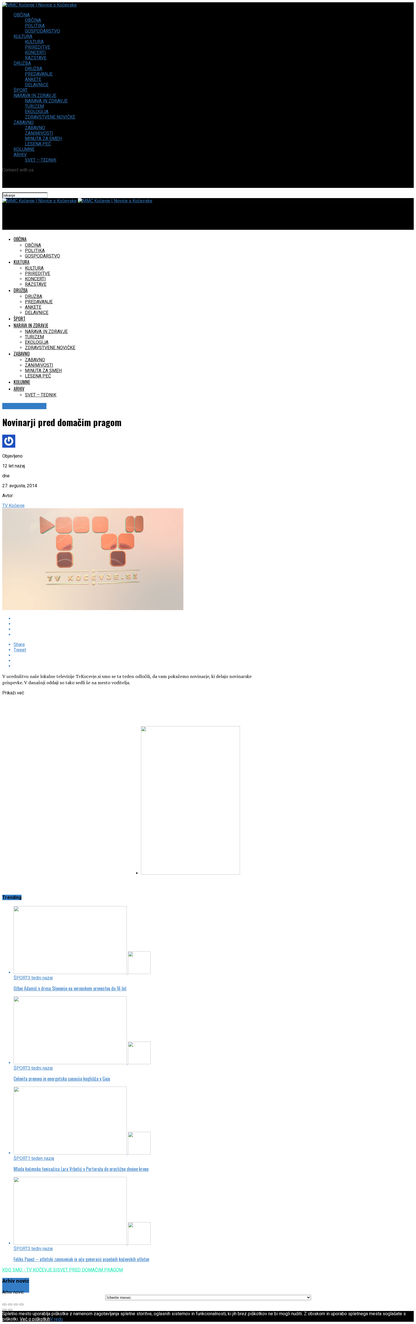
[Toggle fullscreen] (16, 1304)
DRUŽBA (22, 63)
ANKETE (33, 79)
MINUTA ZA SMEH (43, 138)
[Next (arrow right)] (10, 1310)
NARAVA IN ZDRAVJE (35, 95)
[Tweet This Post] (134, 623)
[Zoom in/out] (21, 1304)
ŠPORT (21, 90)
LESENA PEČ (38, 144)
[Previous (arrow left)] (4, 1310)
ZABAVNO (24, 122)
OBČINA (22, 15)
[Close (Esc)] (4, 1304)
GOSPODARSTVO (42, 31)
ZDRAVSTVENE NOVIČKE (50, 117)
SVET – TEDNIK (40, 160)
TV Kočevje (13, 505)
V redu (56, 1319)
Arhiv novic (13, 1292)
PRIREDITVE (37, 47)
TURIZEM (34, 106)
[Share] (10, 1304)
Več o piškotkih (35, 1319)
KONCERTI (35, 52)
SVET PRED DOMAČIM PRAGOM (90, 1270)
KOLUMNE (24, 149)
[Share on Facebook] (134, 618)
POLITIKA (35, 25)
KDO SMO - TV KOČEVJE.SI (29, 1270)
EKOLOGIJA (36, 111)
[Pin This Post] (134, 629)
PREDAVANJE (39, 74)
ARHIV (20, 154)
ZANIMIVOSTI (39, 133)
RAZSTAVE (35, 58)
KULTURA (23, 36)
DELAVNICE (36, 84)
